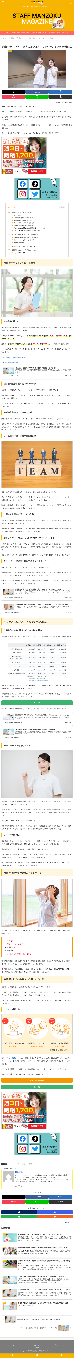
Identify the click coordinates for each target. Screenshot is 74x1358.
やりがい (24, 1164)
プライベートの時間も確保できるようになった (27, 230)
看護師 (5, 1164)
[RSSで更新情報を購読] (25, 1186)
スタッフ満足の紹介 (19, 253)
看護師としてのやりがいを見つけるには (24, 250)
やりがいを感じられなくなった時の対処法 (25, 234)
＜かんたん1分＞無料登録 (37, 1080)
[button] (60, 97)
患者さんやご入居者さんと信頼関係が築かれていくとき (29, 228)
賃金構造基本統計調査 (11, 362)
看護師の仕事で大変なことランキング (23, 246)
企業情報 (37, 1347)
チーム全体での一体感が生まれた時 (24, 223)
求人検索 (37, 1345)
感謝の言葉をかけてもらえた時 (22, 220)
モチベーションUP (14, 1164)
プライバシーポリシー (60, 1345)
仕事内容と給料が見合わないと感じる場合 (26, 237)
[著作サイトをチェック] (16, 1186)
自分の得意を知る (19, 242)
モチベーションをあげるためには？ (24, 240)
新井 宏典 (19, 1172)
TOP (13, 1345)
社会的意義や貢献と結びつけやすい (24, 218)
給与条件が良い (18, 215)
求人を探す (37, 702)
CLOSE (62, 207)
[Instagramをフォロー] (19, 1186)
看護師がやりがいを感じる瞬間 (21, 212)
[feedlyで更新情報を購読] (22, 1186)
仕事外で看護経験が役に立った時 (23, 225)
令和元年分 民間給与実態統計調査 (15, 357)
